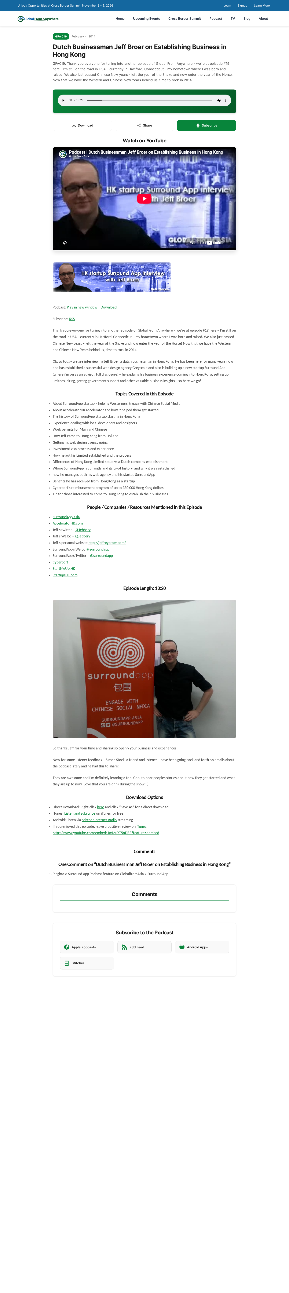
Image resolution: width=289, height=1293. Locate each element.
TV (233, 19)
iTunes (141, 827)
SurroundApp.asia (66, 517)
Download (85, 125)
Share (147, 125)
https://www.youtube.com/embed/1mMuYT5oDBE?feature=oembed (106, 833)
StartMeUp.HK (64, 569)
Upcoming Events (146, 19)
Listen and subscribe (79, 814)
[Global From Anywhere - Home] (38, 18)
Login (227, 5)
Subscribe (209, 125)
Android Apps (197, 947)
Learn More (262, 5)
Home (120, 19)
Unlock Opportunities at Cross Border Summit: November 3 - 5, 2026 (65, 5)
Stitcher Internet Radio (99, 820)
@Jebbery (83, 530)
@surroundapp (97, 550)
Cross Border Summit (184, 19)
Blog (247, 19)
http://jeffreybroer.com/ (107, 543)
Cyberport (60, 562)
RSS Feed (136, 947)
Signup (242, 5)
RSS (72, 319)
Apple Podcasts (84, 947)
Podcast (215, 19)
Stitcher (78, 963)
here (100, 807)
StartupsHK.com (65, 575)
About (263, 19)
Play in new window (82, 308)
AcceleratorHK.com (68, 524)
